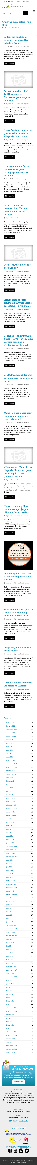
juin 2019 (9, 905)
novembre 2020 (11, 850)
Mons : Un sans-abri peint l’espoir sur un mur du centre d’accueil (18, 415)
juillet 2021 (10, 822)
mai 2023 (9, 750)
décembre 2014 (11, 1032)
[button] (34, 10)
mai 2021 (9, 829)
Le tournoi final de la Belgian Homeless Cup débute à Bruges (16, 39)
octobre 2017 (10, 973)
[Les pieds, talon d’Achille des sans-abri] (18, 253)
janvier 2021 (10, 843)
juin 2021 (9, 826)
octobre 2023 (10, 733)
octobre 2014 (10, 1039)
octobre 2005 (10, 1052)
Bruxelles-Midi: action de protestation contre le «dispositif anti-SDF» (18, 133)
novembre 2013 (11, 1046)
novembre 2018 (11, 929)
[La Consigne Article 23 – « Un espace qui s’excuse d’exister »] (18, 555)
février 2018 (10, 960)
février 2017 (10, 1001)
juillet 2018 (10, 942)
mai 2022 (9, 788)
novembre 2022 (11, 767)
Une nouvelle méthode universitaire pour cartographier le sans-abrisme (16, 171)
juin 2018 (9, 946)
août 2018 (9, 939)
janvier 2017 (10, 1004)
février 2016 (10, 1025)
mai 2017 (9, 991)
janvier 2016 (10, 1028)
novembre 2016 (11, 1011)
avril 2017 (9, 994)
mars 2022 (9, 795)
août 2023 (9, 740)
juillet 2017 (10, 984)
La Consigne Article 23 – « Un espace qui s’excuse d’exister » (17, 576)
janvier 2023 (10, 760)
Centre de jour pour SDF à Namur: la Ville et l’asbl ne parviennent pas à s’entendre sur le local (18, 340)
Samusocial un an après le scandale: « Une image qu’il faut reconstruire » (18, 612)
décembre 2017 (11, 967)
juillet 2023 (10, 743)
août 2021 (9, 819)
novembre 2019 (11, 887)
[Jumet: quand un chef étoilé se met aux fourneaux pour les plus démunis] (18, 79)
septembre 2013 (11, 1049)
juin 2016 (9, 1018)
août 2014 (9, 1042)
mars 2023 (9, 757)
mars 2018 (9, 956)
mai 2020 (9, 870)
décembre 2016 (11, 1008)
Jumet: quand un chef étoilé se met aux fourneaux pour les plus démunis (17, 96)
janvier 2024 (10, 726)
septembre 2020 (11, 857)
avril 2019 (9, 912)
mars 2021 (9, 836)
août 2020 (9, 860)
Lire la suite (9, 63)
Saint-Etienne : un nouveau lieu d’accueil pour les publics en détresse (16, 210)
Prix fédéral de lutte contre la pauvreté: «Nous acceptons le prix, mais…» (18, 302)
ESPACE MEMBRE (23, 1)
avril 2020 (9, 874)
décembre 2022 (11, 764)
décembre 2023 (11, 729)
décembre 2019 (11, 884)
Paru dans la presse (23, 46)
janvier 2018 (10, 963)
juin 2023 (9, 747)
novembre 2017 (11, 970)
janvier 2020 (10, 881)
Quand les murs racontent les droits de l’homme (18, 684)
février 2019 (10, 918)
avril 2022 (9, 791)
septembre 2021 (11, 815)
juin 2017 (9, 987)
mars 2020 (9, 877)
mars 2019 (9, 915)
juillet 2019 (10, 901)
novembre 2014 (11, 1035)
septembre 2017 (11, 977)
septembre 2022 (11, 774)
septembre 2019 (11, 894)
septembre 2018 (11, 936)
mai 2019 (9, 908)
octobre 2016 (10, 1015)
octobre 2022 (10, 771)
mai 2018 (9, 949)
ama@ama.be (23, 1121)
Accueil (4, 27)
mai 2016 (9, 1022)
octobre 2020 (10, 853)
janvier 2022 (10, 802)
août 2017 (9, 980)
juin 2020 (9, 867)
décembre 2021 (11, 805)
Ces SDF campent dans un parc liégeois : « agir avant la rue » (18, 377)
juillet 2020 (10, 863)
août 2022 (9, 777)
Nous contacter (21, 1162)
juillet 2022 (10, 781)
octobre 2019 (10, 891)
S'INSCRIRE (18, 1082)
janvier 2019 (10, 922)
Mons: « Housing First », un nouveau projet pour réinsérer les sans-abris (17, 509)
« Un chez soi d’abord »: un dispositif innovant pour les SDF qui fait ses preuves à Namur (18, 472)
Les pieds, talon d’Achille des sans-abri (17, 266)
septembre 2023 (11, 736)
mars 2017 (9, 997)
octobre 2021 (10, 812)
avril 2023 (9, 753)
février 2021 (10, 839)
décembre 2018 (11, 925)
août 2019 (9, 898)
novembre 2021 (11, 808)
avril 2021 (9, 832)
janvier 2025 (10, 723)
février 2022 (10, 798)
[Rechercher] (25, 13)
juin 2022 (9, 784)
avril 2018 (9, 953)
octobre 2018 (10, 932)
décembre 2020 (11, 846)
